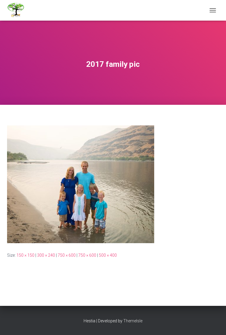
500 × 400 (108, 255)
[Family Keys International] (18, 10)
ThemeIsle (132, 321)
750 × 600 (67, 255)
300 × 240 (46, 255)
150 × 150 (25, 255)
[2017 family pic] (80, 184)
